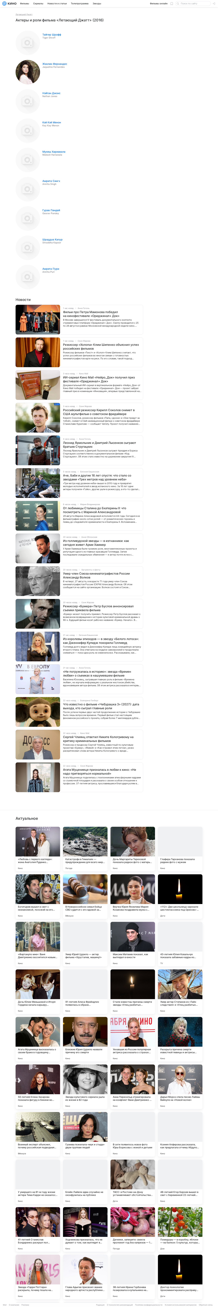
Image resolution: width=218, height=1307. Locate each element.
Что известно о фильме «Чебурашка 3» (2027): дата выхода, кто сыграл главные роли (101, 706)
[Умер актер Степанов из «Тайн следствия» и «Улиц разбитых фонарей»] (180, 991)
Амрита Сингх (51, 180)
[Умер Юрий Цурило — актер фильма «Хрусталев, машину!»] (85, 944)
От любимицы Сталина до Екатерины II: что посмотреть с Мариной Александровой (94, 510)
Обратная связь (206, 1305)
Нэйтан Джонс (51, 93)
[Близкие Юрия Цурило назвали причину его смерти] (85, 1039)
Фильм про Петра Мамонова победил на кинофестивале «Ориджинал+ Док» (91, 314)
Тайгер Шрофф (51, 34)
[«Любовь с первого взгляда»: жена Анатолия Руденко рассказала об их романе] (38, 849)
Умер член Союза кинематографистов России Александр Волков (96, 575)
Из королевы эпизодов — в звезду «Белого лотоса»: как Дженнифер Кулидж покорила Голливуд (101, 641)
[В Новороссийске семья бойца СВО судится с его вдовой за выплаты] (85, 896)
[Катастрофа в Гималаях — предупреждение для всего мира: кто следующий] (85, 849)
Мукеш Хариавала (53, 151)
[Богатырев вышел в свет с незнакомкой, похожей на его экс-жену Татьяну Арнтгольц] (38, 896)
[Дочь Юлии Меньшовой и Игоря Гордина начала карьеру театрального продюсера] (38, 991)
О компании (14, 1305)
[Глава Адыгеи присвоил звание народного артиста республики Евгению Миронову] (85, 1277)
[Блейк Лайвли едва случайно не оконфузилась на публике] (85, 1182)
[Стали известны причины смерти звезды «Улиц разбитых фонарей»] (132, 991)
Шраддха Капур (52, 239)
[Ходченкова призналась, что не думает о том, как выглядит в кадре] (85, 1229)
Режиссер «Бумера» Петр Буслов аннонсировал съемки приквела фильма (98, 608)
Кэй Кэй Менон (51, 122)
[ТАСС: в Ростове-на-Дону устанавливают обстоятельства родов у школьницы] (132, 1182)
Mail (5, 1305)
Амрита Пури (50, 268)
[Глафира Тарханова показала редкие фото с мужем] (180, 849)
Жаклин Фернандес (54, 63)
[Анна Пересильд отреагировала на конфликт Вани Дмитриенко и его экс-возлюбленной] (132, 1087)
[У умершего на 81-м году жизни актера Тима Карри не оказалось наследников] (38, 1182)
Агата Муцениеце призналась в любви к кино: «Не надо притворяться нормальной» (99, 771)
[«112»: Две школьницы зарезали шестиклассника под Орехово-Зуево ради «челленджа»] (180, 896)
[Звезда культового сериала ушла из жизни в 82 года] (85, 1087)
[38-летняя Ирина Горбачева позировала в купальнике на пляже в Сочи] (132, 1277)
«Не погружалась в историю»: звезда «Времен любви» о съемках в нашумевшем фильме (97, 673)
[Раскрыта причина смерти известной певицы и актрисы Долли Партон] (180, 1039)
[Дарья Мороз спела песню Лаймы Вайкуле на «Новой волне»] (180, 1087)
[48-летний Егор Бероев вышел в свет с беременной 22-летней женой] (180, 1182)
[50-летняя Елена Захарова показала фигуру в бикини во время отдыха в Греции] (38, 1087)
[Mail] (4, 3)
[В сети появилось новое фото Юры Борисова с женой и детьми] (132, 1134)
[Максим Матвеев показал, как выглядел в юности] (132, 944)
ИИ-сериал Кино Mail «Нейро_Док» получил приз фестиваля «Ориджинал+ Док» (99, 379)
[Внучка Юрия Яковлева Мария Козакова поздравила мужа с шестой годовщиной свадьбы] (132, 896)
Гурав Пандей (51, 210)
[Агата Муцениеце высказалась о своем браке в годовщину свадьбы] (38, 1039)
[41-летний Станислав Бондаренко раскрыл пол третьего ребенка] (38, 1229)
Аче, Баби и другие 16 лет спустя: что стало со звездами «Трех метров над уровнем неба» (97, 477)
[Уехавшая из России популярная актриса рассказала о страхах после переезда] (132, 1039)
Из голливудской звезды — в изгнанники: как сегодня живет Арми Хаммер (96, 543)
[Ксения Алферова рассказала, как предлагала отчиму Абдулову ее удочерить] (180, 1134)
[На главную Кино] (11, 3)
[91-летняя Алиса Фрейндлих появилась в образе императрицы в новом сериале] (85, 991)
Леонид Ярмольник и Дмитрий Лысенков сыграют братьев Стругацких (99, 444)
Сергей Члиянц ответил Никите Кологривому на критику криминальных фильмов (98, 739)
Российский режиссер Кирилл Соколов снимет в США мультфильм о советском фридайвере (99, 412)
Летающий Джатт (24, 14)
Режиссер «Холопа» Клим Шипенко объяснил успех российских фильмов (101, 346)
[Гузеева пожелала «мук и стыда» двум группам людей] (85, 1134)
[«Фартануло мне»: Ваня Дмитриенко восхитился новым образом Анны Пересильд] (38, 944)
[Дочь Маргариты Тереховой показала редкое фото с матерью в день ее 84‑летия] (132, 849)
